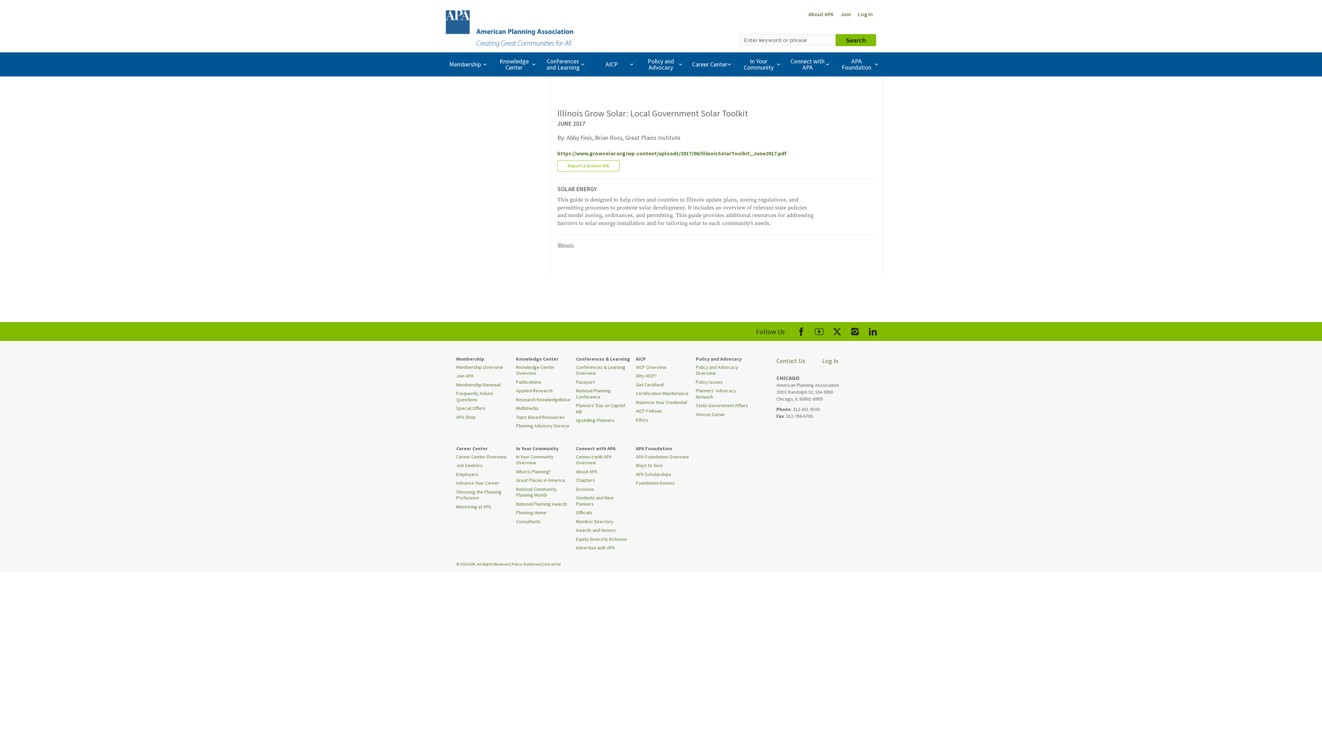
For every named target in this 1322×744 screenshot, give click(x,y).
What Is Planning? (533, 471)
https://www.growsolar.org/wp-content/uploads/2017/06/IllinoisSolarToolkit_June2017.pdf (672, 153)
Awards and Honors (596, 530)
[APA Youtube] (819, 330)
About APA (820, 14)
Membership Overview (479, 367)
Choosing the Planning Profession (479, 495)
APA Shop (466, 417)
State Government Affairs (722, 405)
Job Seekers (469, 465)
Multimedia (527, 408)
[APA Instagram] (855, 330)
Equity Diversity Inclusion (601, 539)
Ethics (642, 420)
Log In (865, 14)
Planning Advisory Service (542, 426)
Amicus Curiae (710, 414)
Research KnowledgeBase (543, 399)
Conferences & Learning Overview (601, 370)
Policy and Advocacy (661, 64)
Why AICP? (646, 376)
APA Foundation (856, 64)
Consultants (528, 521)
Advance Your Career (477, 483)
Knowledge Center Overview (535, 370)
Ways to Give (649, 465)
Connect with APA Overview (594, 460)
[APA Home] (509, 27)
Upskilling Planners (595, 420)
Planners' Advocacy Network (716, 394)
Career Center (709, 64)
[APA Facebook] (801, 330)
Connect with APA (807, 64)
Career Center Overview (481, 457)
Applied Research (534, 391)
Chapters (585, 480)
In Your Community (759, 64)
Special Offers (470, 408)
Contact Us (790, 361)
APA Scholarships (653, 474)
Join (845, 14)
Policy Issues (709, 382)
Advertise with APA (595, 548)
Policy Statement (527, 564)
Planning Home (531, 512)
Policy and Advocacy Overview (717, 370)
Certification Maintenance (662, 393)
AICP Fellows (649, 411)
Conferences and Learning (563, 64)
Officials (584, 512)
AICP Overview (651, 367)
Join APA (465, 376)
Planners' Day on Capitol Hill (600, 408)
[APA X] (837, 330)
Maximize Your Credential (661, 402)
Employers (467, 474)
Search (856, 40)
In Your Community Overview (535, 460)
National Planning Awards (541, 504)
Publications (528, 382)
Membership (465, 64)
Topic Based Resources (540, 417)
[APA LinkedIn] (872, 330)
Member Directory (594, 521)
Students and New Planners (594, 501)
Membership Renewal (478, 385)
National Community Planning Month (536, 492)
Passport (585, 382)
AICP (612, 64)
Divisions (585, 489)
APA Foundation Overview (662, 457)
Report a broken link (588, 166)
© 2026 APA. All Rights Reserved (483, 564)
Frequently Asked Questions (474, 396)
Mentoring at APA (473, 507)
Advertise (552, 564)
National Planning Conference (593, 394)
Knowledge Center (514, 64)
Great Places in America (540, 480)
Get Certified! (650, 385)
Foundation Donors (655, 483)
